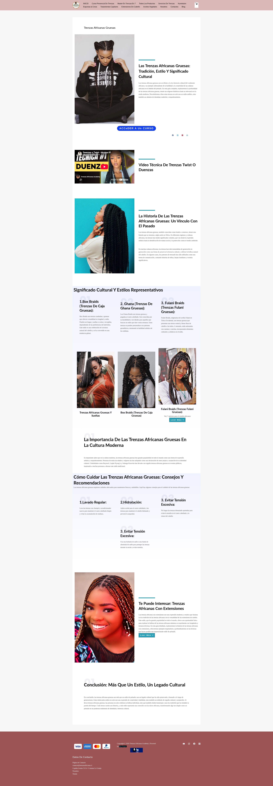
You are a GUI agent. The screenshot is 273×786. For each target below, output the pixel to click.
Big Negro (123, 746)
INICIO (85, 3)
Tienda (75, 774)
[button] (136, 128)
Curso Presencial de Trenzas (103, 3)
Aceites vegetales (150, 7)
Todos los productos (147, 3)
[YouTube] (184, 744)
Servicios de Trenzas (166, 3)
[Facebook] (194, 744)
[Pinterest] (199, 744)
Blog (183, 7)
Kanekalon (182, 3)
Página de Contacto (79, 763)
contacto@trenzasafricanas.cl (82, 765)
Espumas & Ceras (90, 7)
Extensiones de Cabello (130, 7)
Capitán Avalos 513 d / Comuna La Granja (87, 768)
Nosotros (163, 7)
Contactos (174, 7)
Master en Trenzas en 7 (127, 3)
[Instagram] (189, 744)
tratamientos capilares (109, 7)
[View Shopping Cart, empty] (196, 5)
